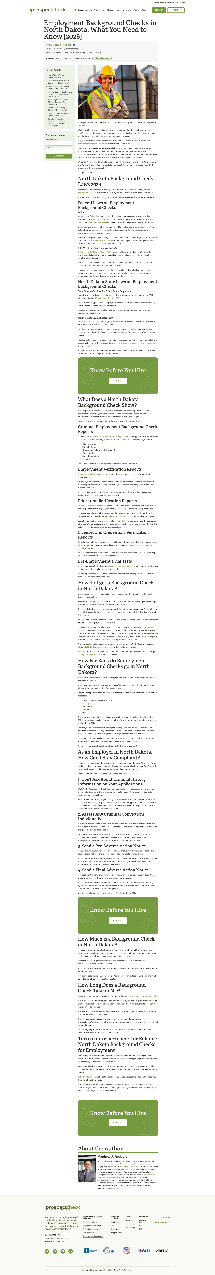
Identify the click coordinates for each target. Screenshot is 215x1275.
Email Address (51, 140)
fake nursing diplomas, (118, 516)
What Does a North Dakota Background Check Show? (58, 82)
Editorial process (102, 58)
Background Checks (83, 10)
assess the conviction (103, 273)
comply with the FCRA (87, 655)
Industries (127, 10)
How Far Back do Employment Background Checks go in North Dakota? (60, 94)
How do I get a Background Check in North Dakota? (58, 87)
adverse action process (104, 241)
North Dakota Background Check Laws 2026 (58, 76)
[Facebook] (55, 1251)
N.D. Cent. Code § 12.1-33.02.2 (107, 298)
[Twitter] (47, 1251)
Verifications (99, 10)
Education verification (87, 506)
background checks (86, 193)
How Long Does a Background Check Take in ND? (60, 114)
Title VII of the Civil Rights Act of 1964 (94, 252)
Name (48, 147)
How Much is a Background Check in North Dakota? (59, 109)
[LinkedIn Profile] (74, 45)
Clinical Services (113, 10)
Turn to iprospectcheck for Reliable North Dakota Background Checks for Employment (58, 122)
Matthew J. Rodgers (60, 44)
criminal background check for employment (110, 437)
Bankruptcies (87, 704)
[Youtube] (70, 1251)
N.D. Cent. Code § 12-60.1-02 (95, 322)
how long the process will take (144, 996)
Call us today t (84, 1077)
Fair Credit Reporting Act (102, 219)
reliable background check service (98, 647)
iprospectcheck (127, 1167)
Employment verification (88, 474)
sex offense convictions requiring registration (137, 343)
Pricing (136, 10)
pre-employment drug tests (124, 566)
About (144, 10)
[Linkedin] (62, 1251)
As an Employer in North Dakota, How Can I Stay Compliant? (57, 102)
